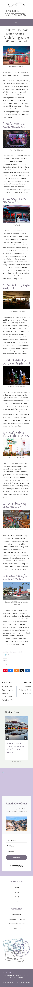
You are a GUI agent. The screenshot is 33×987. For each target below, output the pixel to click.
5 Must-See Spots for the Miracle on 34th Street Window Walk (8, 691)
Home (17, 887)
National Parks (17, 914)
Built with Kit (16, 865)
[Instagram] (10, 972)
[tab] (12, 761)
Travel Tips (17, 929)
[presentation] (16, 728)
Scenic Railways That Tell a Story (25, 688)
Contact (17, 901)
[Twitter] (13, 972)
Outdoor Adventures (17, 924)
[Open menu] (16, 22)
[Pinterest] (6, 972)
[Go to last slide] (7, 738)
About (17, 892)
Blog (17, 897)
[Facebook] (3, 972)
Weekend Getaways (17, 919)
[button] (16, 824)
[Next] (25, 738)
